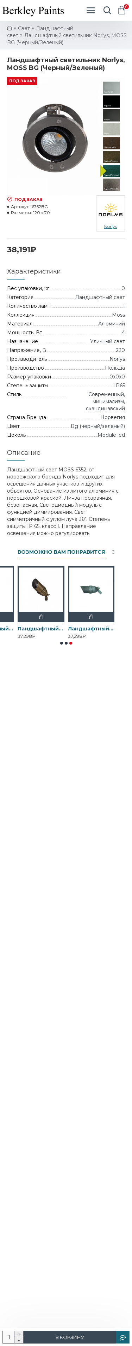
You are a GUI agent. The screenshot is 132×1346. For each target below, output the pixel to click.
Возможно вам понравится (61, 552)
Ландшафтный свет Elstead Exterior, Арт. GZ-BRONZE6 (91, 628)
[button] (61, 643)
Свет (24, 28)
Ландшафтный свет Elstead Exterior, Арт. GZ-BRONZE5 (41, 628)
